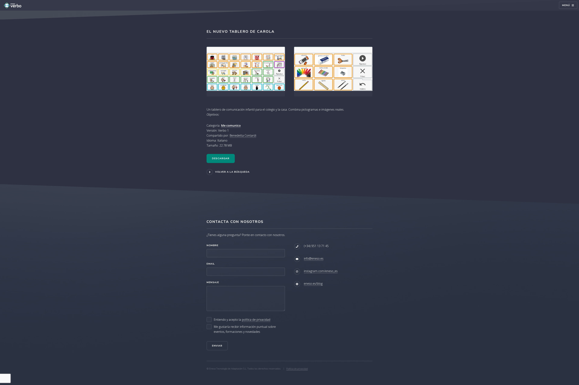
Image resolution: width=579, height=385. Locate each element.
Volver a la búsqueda (232, 172)
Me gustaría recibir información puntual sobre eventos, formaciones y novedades (245, 329)
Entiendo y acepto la (242, 320)
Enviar (217, 345)
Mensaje (213, 282)
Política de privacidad (297, 368)
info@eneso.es (313, 258)
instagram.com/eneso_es (321, 271)
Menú (566, 5)
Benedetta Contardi (243, 135)
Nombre (212, 245)
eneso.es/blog (313, 283)
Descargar (220, 158)
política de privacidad (256, 320)
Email (211, 263)
